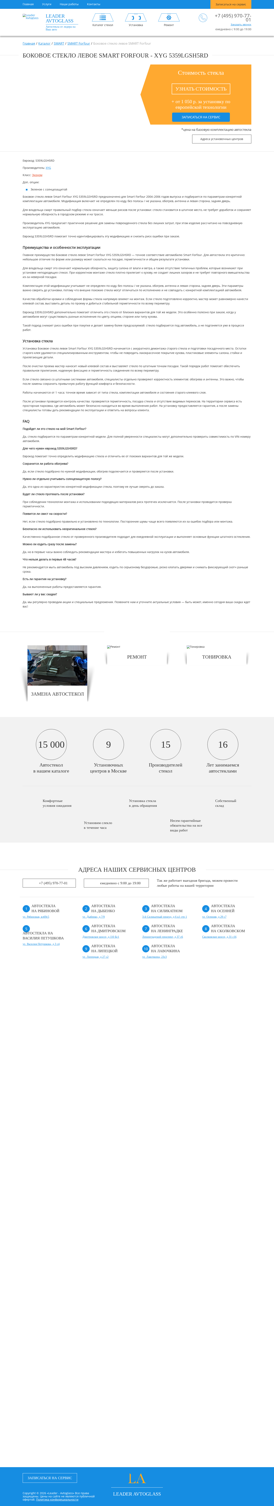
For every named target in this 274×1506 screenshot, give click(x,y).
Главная (28, 4)
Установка (136, 24)
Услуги (46, 4)
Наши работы (69, 4)
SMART (59, 43)
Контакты (93, 4)
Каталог (44, 43)
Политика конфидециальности (57, 1499)
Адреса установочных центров (221, 139)
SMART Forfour (78, 43)
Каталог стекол (102, 24)
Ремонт (169, 24)
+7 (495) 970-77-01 (233, 18)
